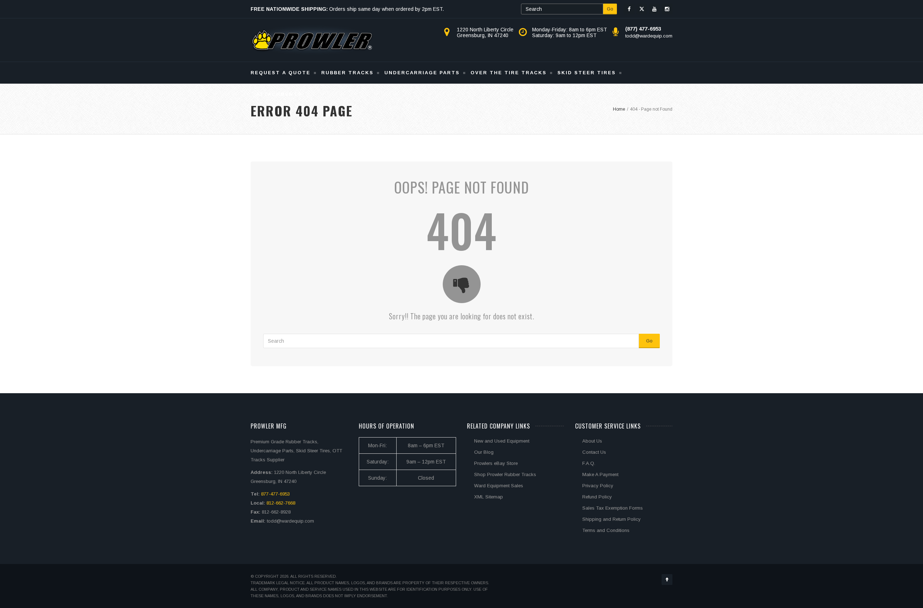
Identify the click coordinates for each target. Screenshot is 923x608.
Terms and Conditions (606, 530)
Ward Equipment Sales (498, 485)
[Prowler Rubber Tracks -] (312, 40)
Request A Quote (280, 72)
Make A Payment (600, 474)
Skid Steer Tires (586, 72)
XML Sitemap (488, 497)
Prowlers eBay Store (496, 463)
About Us (592, 441)
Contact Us (594, 452)
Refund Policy (597, 497)
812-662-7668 (280, 503)
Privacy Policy (597, 485)
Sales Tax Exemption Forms (612, 508)
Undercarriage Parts (422, 72)
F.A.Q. (588, 463)
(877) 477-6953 (643, 29)
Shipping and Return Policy (611, 519)
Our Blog (484, 452)
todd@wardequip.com (648, 36)
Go (610, 9)
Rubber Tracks (347, 72)
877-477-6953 (275, 494)
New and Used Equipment (501, 441)
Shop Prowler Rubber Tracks (505, 474)
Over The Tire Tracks (509, 72)
